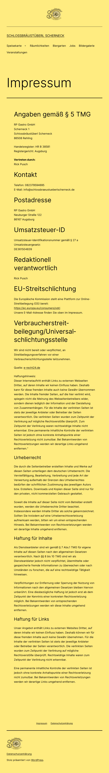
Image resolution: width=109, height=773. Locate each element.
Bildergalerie (87, 45)
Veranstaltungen (17, 52)
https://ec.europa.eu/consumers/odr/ (37, 308)
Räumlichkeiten (39, 45)
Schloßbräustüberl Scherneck (35, 36)
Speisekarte (14, 45)
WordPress (37, 760)
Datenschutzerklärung (19, 754)
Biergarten (59, 45)
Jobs (72, 45)
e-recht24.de (32, 367)
